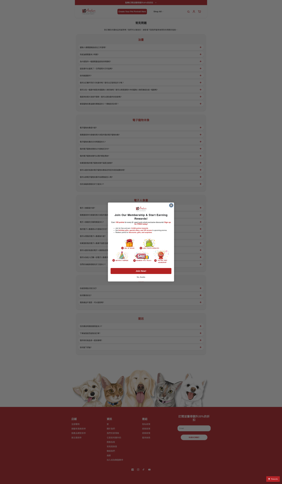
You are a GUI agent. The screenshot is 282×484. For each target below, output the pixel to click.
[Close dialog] (171, 205)
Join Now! (141, 271)
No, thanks (141, 277)
